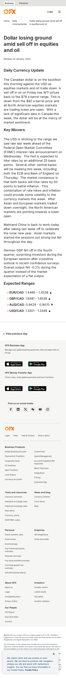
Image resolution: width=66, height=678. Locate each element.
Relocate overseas (13, 556)
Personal (23, 3)
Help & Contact (28, 435)
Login (50, 11)
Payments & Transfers (14, 456)
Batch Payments (41, 468)
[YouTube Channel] (40, 409)
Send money (10, 539)
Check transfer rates (14, 534)
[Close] (53, 654)
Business (9, 3)
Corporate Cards (12, 461)
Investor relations (41, 601)
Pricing (37, 477)
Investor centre (41, 587)
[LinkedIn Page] (18, 409)
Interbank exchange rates (16, 501)
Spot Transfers (11, 470)
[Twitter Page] (25, 409)
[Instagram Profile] (47, 409)
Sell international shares (15, 572)
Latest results (40, 592)
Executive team (11, 617)
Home (7, 21)
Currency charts (12, 515)
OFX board (9, 612)
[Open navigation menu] (59, 12)
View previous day (16, 333)
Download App (40, 482)
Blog (36, 506)
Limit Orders (10, 475)
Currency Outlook (42, 497)
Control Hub (39, 451)
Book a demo (44, 435)
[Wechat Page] (33, 409)
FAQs (15, 435)
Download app (11, 544)
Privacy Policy (11, 601)
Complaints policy (12, 596)
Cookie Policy (31, 670)
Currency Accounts (13, 479)
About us (8, 587)
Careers (8, 621)
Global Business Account (15, 451)
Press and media (41, 539)
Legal (7, 592)
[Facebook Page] (11, 409)
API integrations (41, 534)
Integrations (39, 473)
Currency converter (13, 497)
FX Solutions (10, 465)
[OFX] (10, 11)
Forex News (39, 501)
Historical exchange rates (16, 506)
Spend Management (43, 456)
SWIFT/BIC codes (12, 520)
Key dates (38, 596)
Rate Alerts (9, 510)
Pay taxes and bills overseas (17, 560)
